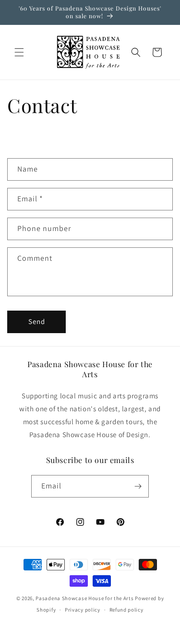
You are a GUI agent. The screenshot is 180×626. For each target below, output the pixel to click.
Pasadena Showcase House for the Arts (84, 598)
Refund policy (126, 609)
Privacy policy (82, 609)
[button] (19, 52)
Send (36, 321)
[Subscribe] (137, 486)
